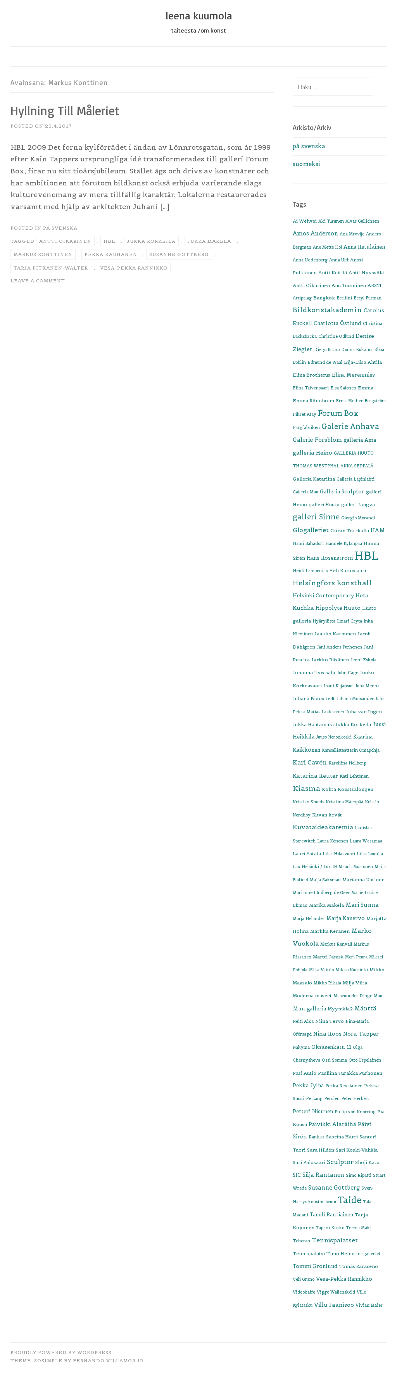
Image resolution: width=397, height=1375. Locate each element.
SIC (297, 1175)
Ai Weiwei (305, 221)
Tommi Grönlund (315, 1266)
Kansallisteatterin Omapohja (351, 750)
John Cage (347, 672)
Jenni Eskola (363, 659)
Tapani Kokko (330, 1227)
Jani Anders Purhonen (339, 647)
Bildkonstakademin (327, 310)
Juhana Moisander (355, 698)
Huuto (352, 608)
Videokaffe (304, 1292)
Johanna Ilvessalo (314, 672)
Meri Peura (356, 957)
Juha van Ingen (364, 711)
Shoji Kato (367, 1162)
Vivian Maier (369, 1305)
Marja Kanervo (345, 918)
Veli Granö (303, 1279)
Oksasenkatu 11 (331, 1047)
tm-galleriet (368, 1253)
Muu (378, 995)
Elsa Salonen (343, 388)
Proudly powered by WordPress (61, 1352)
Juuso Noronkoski (334, 737)
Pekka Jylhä (308, 1085)
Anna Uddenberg (310, 260)
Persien (332, 1098)
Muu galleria (309, 1008)
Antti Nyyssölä (366, 272)
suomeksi (306, 164)
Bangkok (324, 298)
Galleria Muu (305, 492)
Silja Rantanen (323, 1174)
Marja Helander (309, 918)
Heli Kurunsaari (347, 570)
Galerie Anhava (350, 426)
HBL (109, 241)
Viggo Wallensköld (336, 1292)
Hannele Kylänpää (343, 543)
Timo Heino (340, 1253)
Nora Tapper (361, 1033)
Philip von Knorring (355, 1111)
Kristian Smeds (308, 801)
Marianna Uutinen (363, 879)
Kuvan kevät (327, 815)
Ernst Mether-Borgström (361, 400)
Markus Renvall (336, 944)
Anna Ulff (339, 260)
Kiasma (306, 788)
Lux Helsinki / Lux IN (315, 866)
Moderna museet (312, 995)
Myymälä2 (340, 1009)
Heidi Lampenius (310, 570)
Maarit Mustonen (355, 866)
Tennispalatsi (309, 1253)
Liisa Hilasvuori (339, 853)
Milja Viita (355, 983)
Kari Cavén (310, 762)
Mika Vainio (321, 969)
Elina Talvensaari (311, 388)
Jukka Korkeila (151, 241)
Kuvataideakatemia (323, 827)
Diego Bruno (327, 349)
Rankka (317, 1137)
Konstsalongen (355, 789)
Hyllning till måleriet (64, 110)
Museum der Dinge (352, 995)
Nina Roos (327, 1033)
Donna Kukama (357, 349)
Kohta (329, 789)
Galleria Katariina (314, 479)
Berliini (344, 298)
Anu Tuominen (348, 285)
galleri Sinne (316, 516)
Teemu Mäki (358, 1227)
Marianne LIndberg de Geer (321, 892)
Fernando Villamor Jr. (109, 1360)
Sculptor (340, 1162)
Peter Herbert (355, 1098)
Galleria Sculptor (342, 491)
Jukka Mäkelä (209, 241)
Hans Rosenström (330, 558)
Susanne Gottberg (179, 254)
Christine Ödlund (336, 336)
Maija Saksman (325, 879)
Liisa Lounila (370, 853)
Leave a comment (37, 281)
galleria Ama (359, 440)
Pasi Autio (304, 1073)
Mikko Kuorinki (351, 969)
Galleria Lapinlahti (356, 479)
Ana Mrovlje (352, 234)
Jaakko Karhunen (335, 633)
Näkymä (301, 1047)
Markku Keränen (330, 931)
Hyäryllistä (323, 621)
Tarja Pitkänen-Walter (51, 268)
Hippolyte (329, 608)
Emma (365, 388)
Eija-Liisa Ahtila (363, 362)
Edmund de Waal (324, 362)
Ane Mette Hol (327, 247)
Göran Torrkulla (349, 530)
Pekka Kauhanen (111, 254)
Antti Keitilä (332, 272)
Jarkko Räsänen (330, 659)
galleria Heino (312, 452)
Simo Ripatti (358, 1175)
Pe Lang (314, 1098)
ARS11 (374, 285)
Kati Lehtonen (354, 776)
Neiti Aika (303, 1021)
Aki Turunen (331, 221)
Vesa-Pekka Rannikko (133, 268)
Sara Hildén (320, 1150)
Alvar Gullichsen (362, 221)
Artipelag (302, 298)
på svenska (60, 228)
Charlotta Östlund (337, 323)
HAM (378, 530)
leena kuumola (199, 15)
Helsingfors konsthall (332, 583)
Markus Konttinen (43, 254)
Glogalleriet (311, 530)
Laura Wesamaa (366, 841)
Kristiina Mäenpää (344, 801)
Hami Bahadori (308, 543)
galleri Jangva (358, 504)
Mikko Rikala (327, 983)
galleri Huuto (324, 504)
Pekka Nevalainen (343, 1085)
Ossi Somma (334, 1060)
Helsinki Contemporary (323, 595)
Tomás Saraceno (358, 1266)
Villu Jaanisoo (334, 1304)
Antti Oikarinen (65, 241)
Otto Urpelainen (365, 1060)
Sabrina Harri (342, 1137)
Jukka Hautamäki (313, 724)
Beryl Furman (367, 298)
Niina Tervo (329, 1021)
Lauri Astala (307, 853)
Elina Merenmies (353, 375)
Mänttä (365, 1008)
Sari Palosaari (309, 1162)
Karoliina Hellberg (347, 763)
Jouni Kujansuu (338, 685)
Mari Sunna (362, 904)
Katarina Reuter (315, 775)
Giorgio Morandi (358, 518)
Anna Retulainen (364, 247)
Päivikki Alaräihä (332, 1124)
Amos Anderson (315, 233)
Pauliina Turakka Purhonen (350, 1073)
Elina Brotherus (311, 375)
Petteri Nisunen (313, 1111)
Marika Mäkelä (326, 905)
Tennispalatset (335, 1240)
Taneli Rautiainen (331, 1214)
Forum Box (338, 413)
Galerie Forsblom (317, 439)
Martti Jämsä (328, 957)
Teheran (301, 1241)
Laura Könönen (332, 841)
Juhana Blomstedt (314, 698)
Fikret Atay (304, 414)
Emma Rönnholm (313, 400)
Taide (349, 1200)
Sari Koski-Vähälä (357, 1150)
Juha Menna (367, 685)
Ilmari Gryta (349, 621)
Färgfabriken (306, 427)
